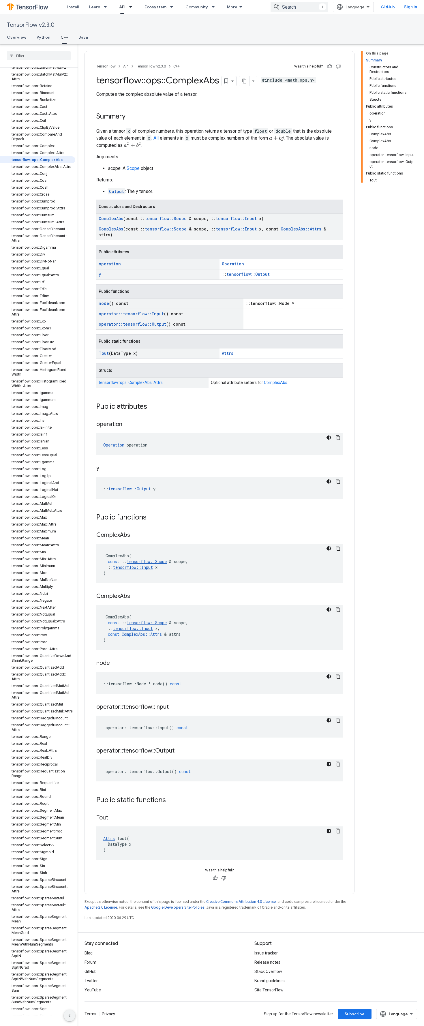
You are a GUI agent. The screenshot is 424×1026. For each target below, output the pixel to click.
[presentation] (276, 138)
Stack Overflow (268, 971)
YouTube (93, 990)
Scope (133, 168)
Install (73, 7)
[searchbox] (39, 55)
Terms (90, 1014)
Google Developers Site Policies (178, 907)
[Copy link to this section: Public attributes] (153, 407)
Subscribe (355, 1013)
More (232, 7)
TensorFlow (106, 66)
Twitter (91, 980)
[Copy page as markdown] (244, 81)
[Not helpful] (338, 66)
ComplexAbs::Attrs (301, 229)
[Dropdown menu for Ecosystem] (173, 7)
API (122, 7)
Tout (104, 353)
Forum (90, 962)
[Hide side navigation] (69, 1015)
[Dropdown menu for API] (132, 7)
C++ (64, 37)
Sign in (410, 7)
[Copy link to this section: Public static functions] (171, 800)
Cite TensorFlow (269, 990)
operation (110, 264)
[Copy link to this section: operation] (128, 424)
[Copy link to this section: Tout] (114, 818)
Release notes (267, 962)
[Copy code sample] (338, 437)
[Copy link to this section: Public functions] (152, 517)
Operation (233, 264)
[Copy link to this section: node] (115, 663)
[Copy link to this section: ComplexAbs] (136, 535)
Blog (89, 953)
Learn (94, 7)
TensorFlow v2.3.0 (31, 25)
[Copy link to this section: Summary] (131, 116)
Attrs (227, 353)
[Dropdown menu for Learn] (107, 7)
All (156, 138)
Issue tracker (266, 953)
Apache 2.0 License (101, 907)
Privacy (108, 1014)
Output (116, 191)
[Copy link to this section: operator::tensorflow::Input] (174, 707)
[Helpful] (329, 66)
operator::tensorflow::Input (131, 313)
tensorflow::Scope (166, 218)
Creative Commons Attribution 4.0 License (241, 901)
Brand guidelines (269, 980)
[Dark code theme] (328, 437)
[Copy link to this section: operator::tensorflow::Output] (180, 751)
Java (83, 37)
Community (196, 7)
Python (43, 37)
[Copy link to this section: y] (105, 468)
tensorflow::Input (236, 218)
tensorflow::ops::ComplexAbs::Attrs (131, 382)
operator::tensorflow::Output (132, 324)
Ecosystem (155, 7)
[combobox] (299, 7)
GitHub (388, 7)
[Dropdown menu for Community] (215, 7)
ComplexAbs (111, 218)
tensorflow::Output (248, 274)
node (104, 303)
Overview (16, 37)
